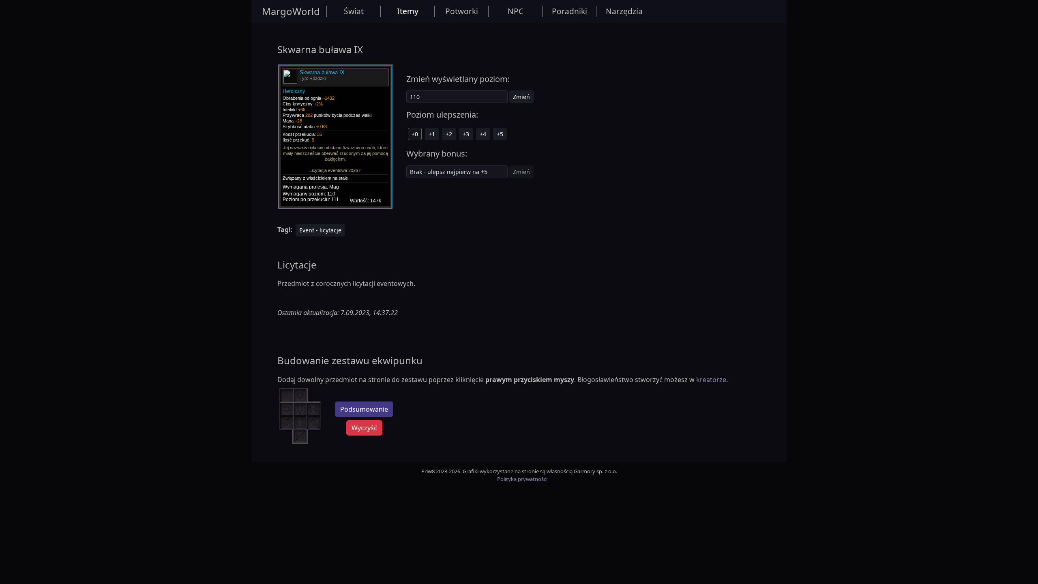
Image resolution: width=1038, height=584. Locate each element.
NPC (515, 11)
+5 (500, 134)
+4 (483, 134)
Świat (354, 11)
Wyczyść (364, 427)
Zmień (521, 97)
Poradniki (569, 11)
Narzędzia (624, 11)
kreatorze (711, 379)
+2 (449, 134)
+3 (466, 134)
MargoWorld (291, 11)
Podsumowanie (364, 409)
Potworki (461, 11)
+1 (432, 134)
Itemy (407, 11)
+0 (415, 134)
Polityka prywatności (522, 479)
